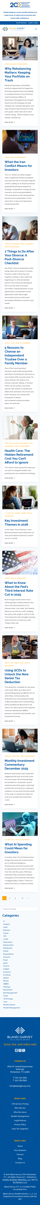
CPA (4, 936)
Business (6, 930)
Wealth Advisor (9, 1005)
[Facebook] (20, 1050)
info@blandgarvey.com (20, 1086)
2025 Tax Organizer (20, 1129)
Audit (5, 927)
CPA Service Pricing (20, 1104)
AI (5, 513)
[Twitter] (23, 1050)
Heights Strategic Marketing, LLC (16, 1180)
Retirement (25, 443)
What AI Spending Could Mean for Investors (18, 848)
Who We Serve (20, 1112)
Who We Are (20, 1108)
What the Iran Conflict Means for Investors (18, 165)
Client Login (33, 23)
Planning (29, 244)
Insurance (16, 244)
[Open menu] (36, 29)
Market (7, 157)
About (20, 1146)
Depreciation (8, 945)
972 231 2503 (21, 1077)
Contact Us (20, 1163)
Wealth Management (20, 64)
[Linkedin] (16, 1050)
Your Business (20, 1150)
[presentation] (20, 48)
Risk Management (10, 993)
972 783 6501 (21, 1080)
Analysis (6, 924)
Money (23, 244)
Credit (5, 939)
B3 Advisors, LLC (20, 1182)
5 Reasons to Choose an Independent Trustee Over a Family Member (16, 355)
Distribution (7, 948)
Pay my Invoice (21, 23)
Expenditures (8, 954)
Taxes (22, 663)
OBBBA (24, 513)
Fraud (5, 960)
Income (6, 966)
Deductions (9, 663)
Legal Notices (20, 1120)
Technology (8, 999)
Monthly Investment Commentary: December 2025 (19, 764)
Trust (12, 343)
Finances (8, 244)
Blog (20, 1158)
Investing (8, 64)
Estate (7, 343)
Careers (20, 1154)
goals (5, 963)
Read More (10, 122)
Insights (6, 969)
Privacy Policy (20, 1124)
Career (6, 933)
